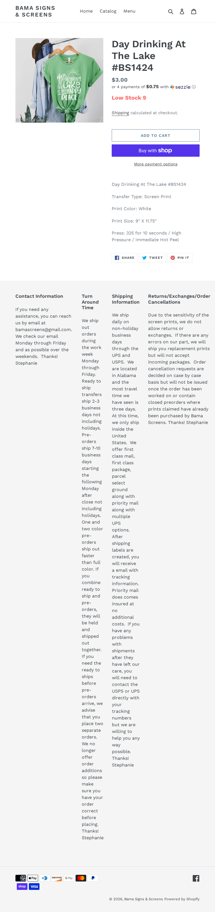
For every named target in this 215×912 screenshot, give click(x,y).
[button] (154, 87)
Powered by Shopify (182, 899)
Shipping (120, 112)
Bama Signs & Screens (35, 11)
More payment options (155, 164)
